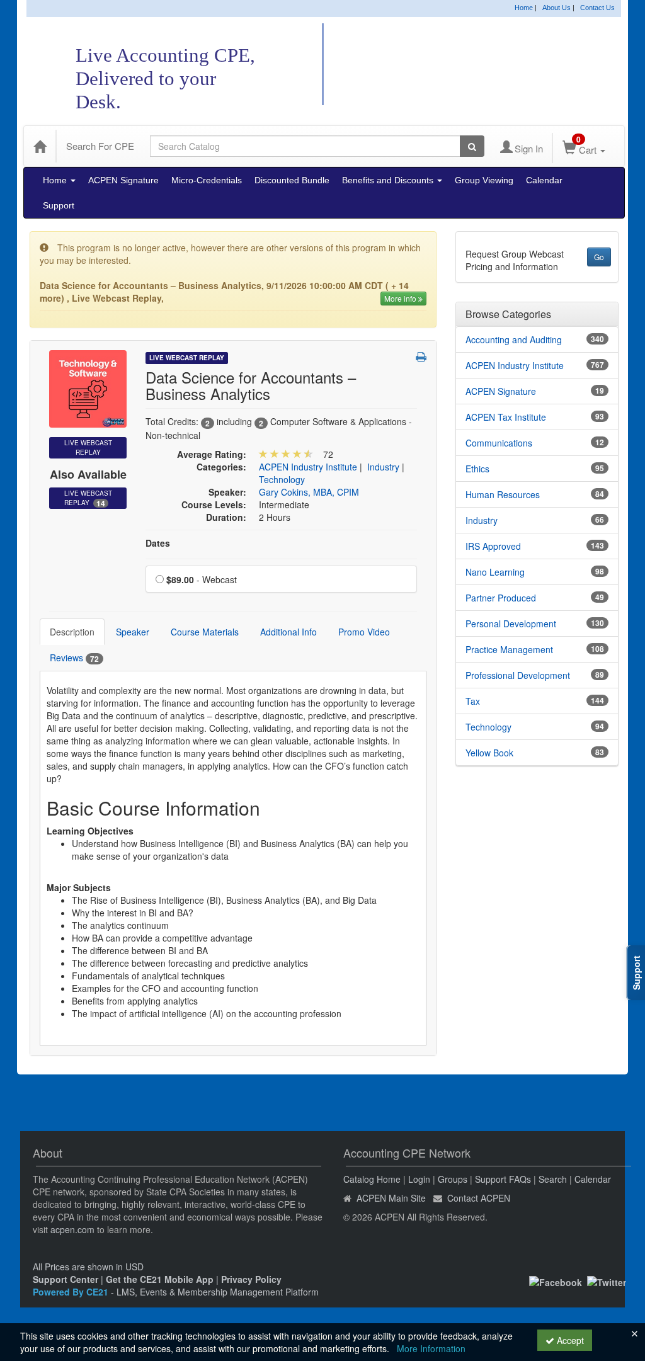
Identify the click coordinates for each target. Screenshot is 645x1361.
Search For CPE (100, 145)
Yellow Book (489, 752)
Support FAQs (503, 1179)
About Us (556, 7)
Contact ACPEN (478, 1198)
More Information (431, 1348)
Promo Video (364, 631)
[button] (421, 356)
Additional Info (288, 631)
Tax (472, 701)
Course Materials (205, 631)
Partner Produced (500, 597)
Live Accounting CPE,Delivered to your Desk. (165, 78)
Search (553, 1179)
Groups (452, 1179)
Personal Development (510, 623)
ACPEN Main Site (391, 1198)
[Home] (39, 146)
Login (419, 1179)
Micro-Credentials (206, 180)
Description (72, 631)
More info (401, 298)
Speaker (132, 631)
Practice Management (509, 649)
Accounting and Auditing (513, 339)
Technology (282, 479)
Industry (383, 466)
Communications (498, 442)
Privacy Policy (251, 1279)
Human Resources (502, 494)
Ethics (477, 468)
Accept (569, 1340)
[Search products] (472, 146)
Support (58, 205)
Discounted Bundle (291, 180)
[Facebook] (555, 1281)
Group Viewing (484, 180)
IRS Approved (493, 546)
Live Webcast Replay (88, 499)
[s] (88, 387)
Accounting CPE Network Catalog (482, 65)
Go (599, 256)
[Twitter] (606, 1281)
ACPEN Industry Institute (308, 466)
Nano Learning (495, 572)
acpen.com (72, 1229)
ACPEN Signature (123, 180)
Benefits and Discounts (389, 180)
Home (524, 7)
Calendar (544, 180)
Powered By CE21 (72, 1291)
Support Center (65, 1279)
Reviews (74, 657)
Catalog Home (372, 1179)
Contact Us (597, 7)
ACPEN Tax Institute (505, 417)
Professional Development (517, 675)
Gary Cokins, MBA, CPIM (309, 492)
